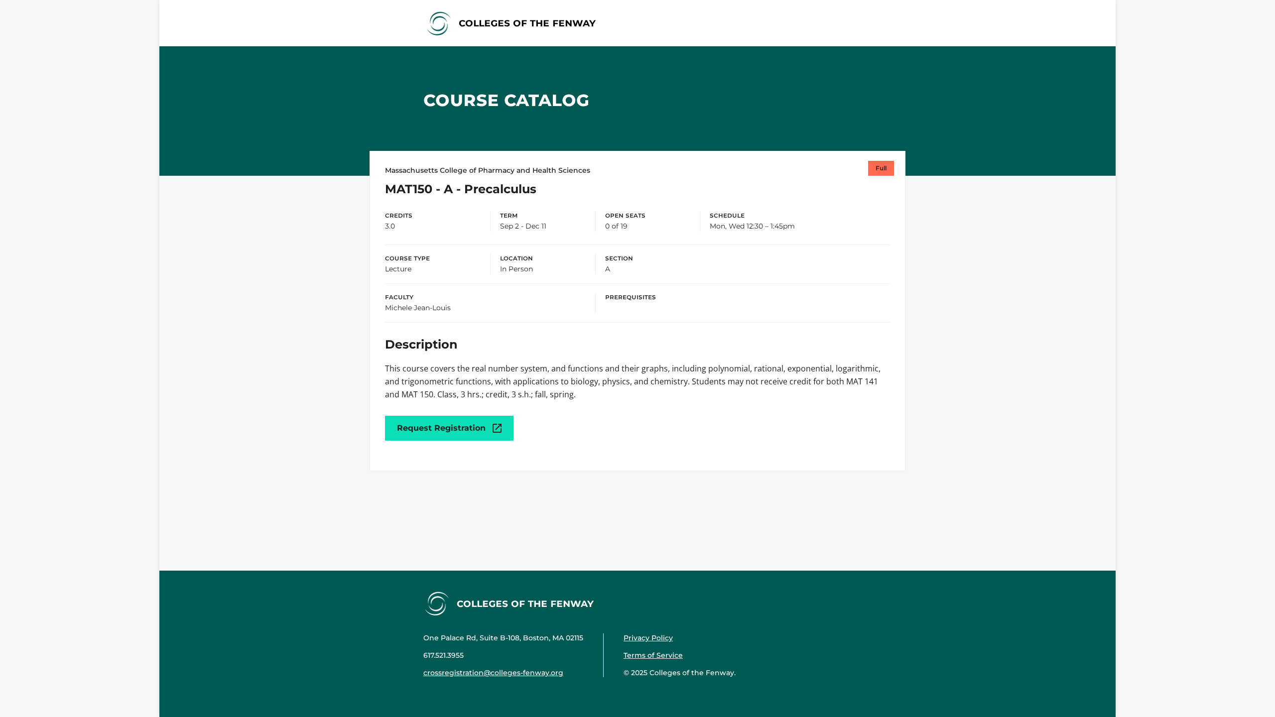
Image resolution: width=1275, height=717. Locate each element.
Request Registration (441, 428)
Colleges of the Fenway (527, 22)
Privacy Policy (648, 637)
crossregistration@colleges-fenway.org (493, 672)
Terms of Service (653, 655)
